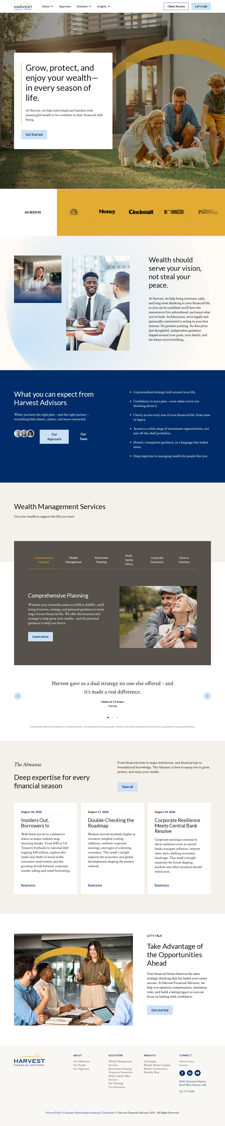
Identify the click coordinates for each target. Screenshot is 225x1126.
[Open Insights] (108, 6)
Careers (183, 1065)
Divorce (112, 1080)
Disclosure (108, 1113)
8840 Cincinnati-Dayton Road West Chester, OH (192, 1083)
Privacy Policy (53, 1113)
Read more (28, 885)
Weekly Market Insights (157, 1065)
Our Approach (81, 1069)
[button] (17, 696)
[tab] (43, 560)
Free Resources (117, 1087)
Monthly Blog (151, 1072)
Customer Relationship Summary (82, 1113)
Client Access (186, 1061)
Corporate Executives (120, 1072)
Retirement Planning (119, 1069)
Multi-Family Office (119, 1076)
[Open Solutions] (90, 6)
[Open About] (52, 6)
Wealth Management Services (120, 1063)
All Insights (150, 1061)
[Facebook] (182, 1073)
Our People (79, 1065)
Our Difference (81, 1061)
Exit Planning (115, 1083)
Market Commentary (156, 1069)
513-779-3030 (186, 1091)
